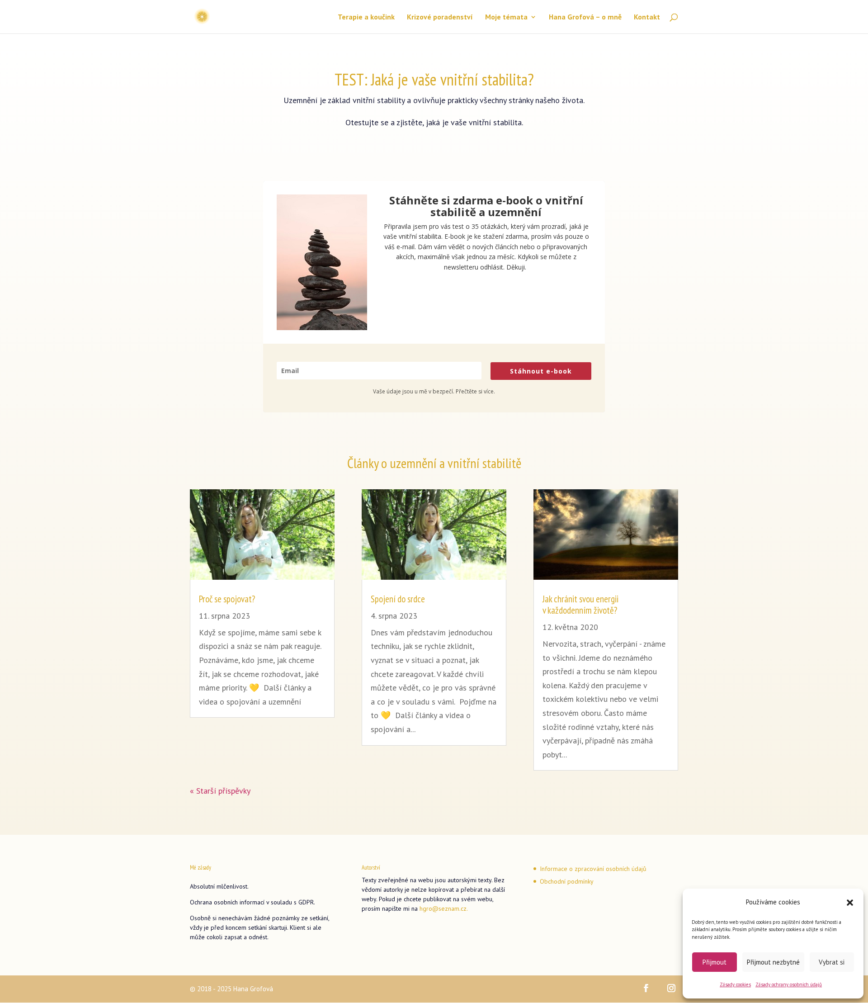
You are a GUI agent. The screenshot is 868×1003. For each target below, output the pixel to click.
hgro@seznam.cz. (444, 908)
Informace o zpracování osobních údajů (593, 869)
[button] (849, 902)
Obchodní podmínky (567, 881)
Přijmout (714, 962)
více (489, 391)
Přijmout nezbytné (773, 962)
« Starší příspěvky (220, 790)
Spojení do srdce (398, 599)
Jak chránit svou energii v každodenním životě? (580, 604)
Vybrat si (831, 962)
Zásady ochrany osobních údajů (788, 984)
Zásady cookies (735, 984)
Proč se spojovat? (227, 599)
